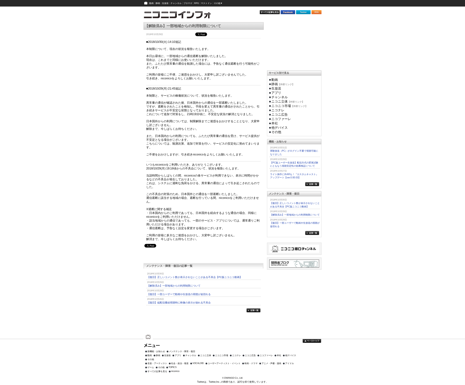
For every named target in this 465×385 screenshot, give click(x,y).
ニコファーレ (281, 119)
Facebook (288, 12)
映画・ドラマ (251, 363)
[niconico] (146, 3)
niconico (175, 371)
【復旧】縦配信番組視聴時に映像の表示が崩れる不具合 (179, 302)
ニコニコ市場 (281, 106)
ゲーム (150, 367)
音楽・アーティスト (157, 363)
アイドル (289, 363)
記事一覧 (253, 310)
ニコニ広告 (279, 114)
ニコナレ (277, 110)
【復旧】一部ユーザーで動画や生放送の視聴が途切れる (179, 294)
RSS (317, 12)
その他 (276, 132)
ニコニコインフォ (179, 16)
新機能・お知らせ (156, 351)
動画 (274, 80)
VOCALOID (198, 363)
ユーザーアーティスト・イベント (224, 363)
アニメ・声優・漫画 (271, 363)
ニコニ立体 (279, 101)
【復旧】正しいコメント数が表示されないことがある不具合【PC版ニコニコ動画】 (194, 277)
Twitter (303, 12)
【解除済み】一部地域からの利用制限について (174, 285)
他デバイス (279, 127)
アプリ (276, 93)
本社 (274, 123)
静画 (274, 84)
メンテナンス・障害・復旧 (182, 351)
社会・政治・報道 (180, 363)
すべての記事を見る (270, 12)
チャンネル (279, 97)
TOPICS (173, 367)
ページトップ (312, 341)
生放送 (276, 88)
